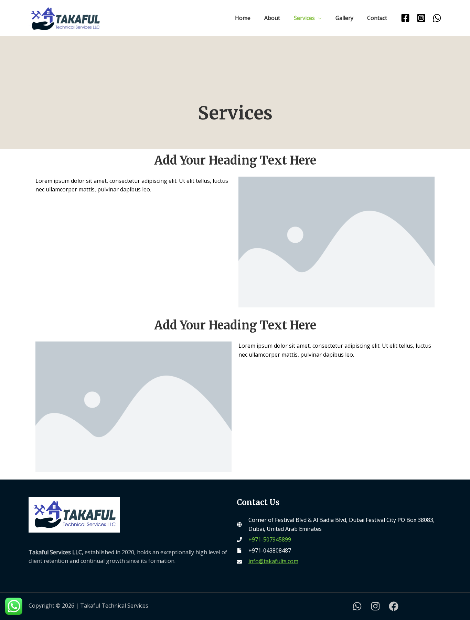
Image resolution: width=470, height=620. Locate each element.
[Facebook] (405, 17)
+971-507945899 (269, 539)
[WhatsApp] (436, 17)
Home (242, 18)
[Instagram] (421, 17)
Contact (377, 18)
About (272, 18)
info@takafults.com (273, 561)
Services (304, 18)
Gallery (344, 18)
